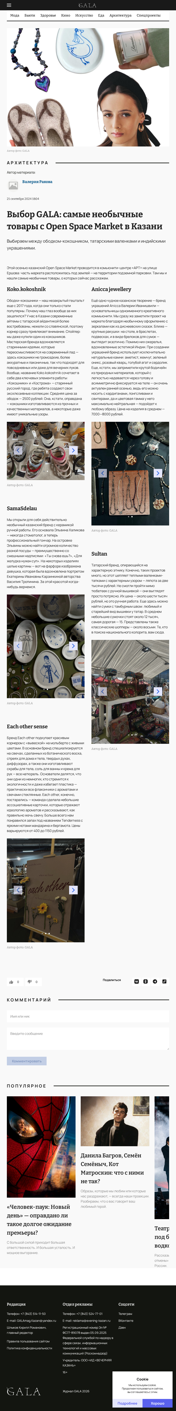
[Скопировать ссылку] (165, 982)
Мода (14, 15)
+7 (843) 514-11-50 (33, 1314)
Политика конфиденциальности (29, 1348)
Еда (101, 15)
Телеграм (125, 1314)
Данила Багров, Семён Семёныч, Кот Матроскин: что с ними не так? (112, 1168)
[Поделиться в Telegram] (155, 982)
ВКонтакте (125, 1321)
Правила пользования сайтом (28, 1341)
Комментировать (27, 1061)
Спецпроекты (149, 15)
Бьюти (29, 15)
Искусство (84, 15)
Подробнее (127, 1403)
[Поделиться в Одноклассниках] (146, 982)
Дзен (122, 1327)
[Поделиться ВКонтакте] (136, 982)
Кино (65, 15)
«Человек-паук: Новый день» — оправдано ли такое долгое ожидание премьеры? (39, 1220)
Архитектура (120, 15)
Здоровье (48, 15)
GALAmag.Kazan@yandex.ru (36, 1321)
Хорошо (157, 1403)
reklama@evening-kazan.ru (91, 1321)
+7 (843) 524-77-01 (89, 1314)
